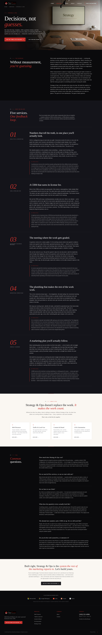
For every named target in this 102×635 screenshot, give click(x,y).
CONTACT (79, 3)
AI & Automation (37, 621)
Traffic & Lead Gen (38, 616)
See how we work (34, 39)
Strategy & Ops (37, 623)
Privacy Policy (92, 632)
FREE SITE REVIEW (91, 3)
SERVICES (59, 3)
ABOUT (73, 3)
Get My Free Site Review (14, 39)
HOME (52, 3)
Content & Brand (38, 619)
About (58, 614)
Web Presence (37, 614)
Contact (58, 616)
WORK (66, 3)
